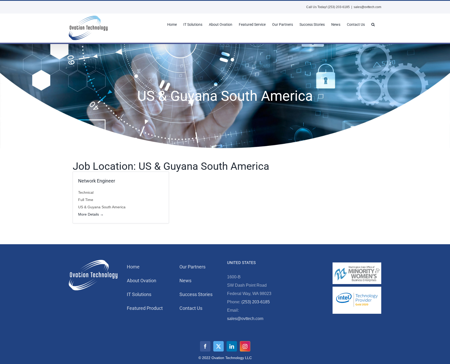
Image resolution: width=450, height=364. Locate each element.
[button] (373, 24)
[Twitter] (218, 346)
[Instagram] (245, 346)
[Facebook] (205, 346)
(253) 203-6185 (255, 302)
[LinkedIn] (232, 346)
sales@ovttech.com (367, 7)
